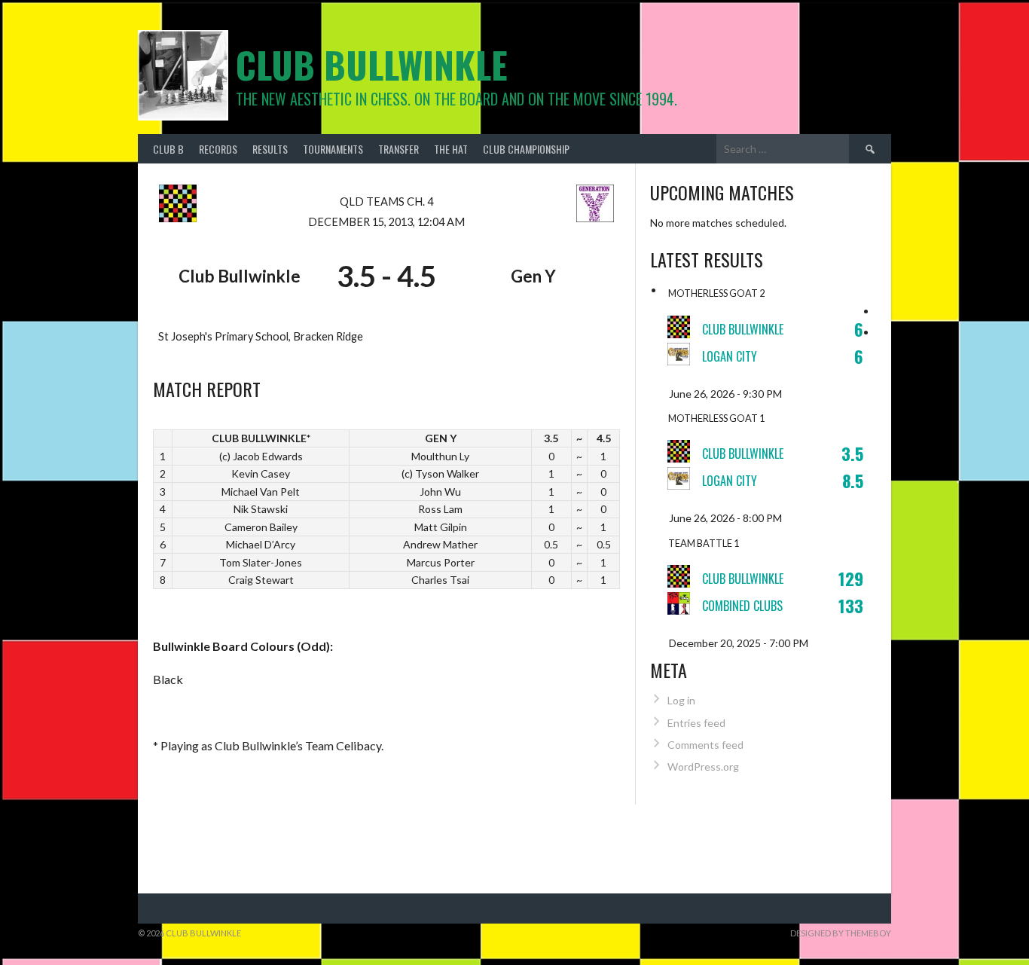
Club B (168, 149)
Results (270, 149)
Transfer (398, 149)
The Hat (451, 149)
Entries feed (696, 722)
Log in (681, 700)
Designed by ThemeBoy (840, 933)
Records (218, 149)
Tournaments (333, 149)
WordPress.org (703, 766)
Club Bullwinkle (372, 64)
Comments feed (705, 744)
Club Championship (526, 149)
